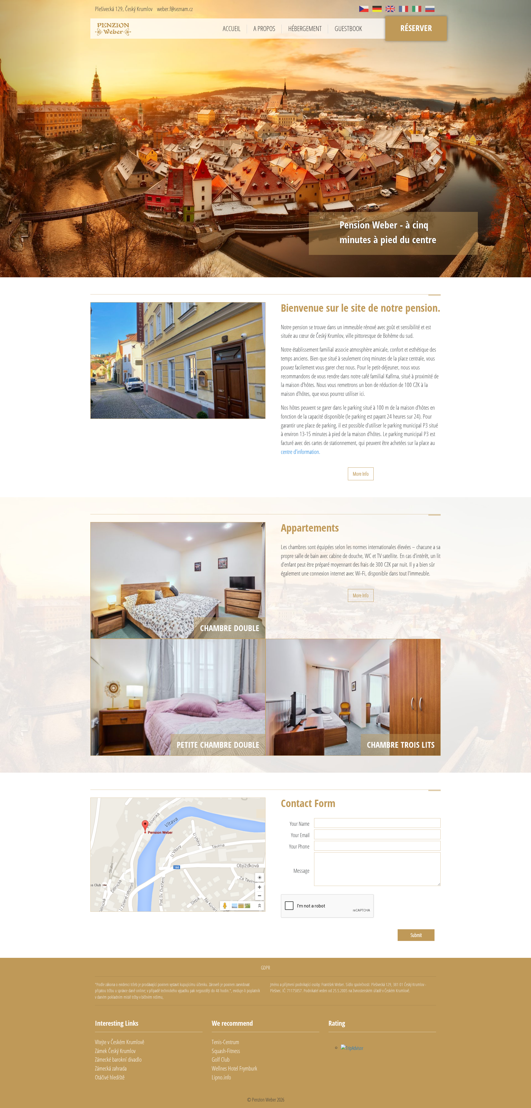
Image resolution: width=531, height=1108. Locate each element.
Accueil (232, 29)
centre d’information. (300, 528)
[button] (40, 177)
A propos (264, 29)
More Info (361, 550)
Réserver (416, 27)
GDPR (265, 1044)
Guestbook (348, 29)
